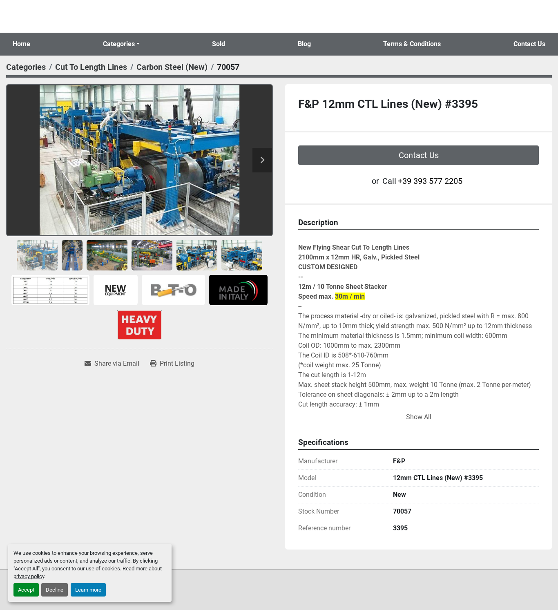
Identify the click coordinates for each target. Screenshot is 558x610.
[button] (121, 44)
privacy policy (28, 576)
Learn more (88, 590)
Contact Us (529, 44)
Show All (418, 417)
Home (21, 44)
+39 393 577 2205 (430, 181)
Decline (54, 590)
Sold (218, 44)
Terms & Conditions (412, 44)
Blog (304, 44)
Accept (26, 590)
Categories (119, 44)
